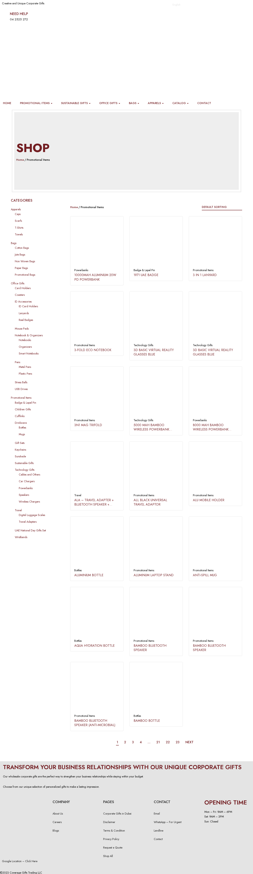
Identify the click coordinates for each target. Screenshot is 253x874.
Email (157, 814)
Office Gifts (108, 103)
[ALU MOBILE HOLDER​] (215, 468)
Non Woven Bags (25, 261)
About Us (58, 814)
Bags (133, 103)
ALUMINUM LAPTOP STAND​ (154, 575)
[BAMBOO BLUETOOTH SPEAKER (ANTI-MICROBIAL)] (96, 688)
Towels (19, 234)
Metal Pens (25, 367)
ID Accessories (23, 302)
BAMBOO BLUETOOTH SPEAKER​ (150, 647)
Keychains (20, 450)
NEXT (189, 742)
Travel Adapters (28, 522)
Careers (57, 822)
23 (177, 742)
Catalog (179, 103)
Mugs (22, 434)
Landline (158, 831)
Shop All (108, 856)
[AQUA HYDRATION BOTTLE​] (96, 613)
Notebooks (25, 340)
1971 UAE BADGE (146, 275)
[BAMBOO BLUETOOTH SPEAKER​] (156, 613)
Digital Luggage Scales (32, 515)
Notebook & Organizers (29, 335)
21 (158, 742)
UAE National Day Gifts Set (30, 530)
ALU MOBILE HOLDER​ (208, 500)
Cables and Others (29, 474)
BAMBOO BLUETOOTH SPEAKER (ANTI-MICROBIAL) (94, 722)
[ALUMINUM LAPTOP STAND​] (156, 543)
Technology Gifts (24, 470)
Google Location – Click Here (19, 861)
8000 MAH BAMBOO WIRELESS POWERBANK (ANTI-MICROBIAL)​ (210, 429)
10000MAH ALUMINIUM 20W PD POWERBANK (95, 277)
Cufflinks (20, 416)
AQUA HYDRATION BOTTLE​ (94, 645)
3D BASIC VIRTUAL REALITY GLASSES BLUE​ (154, 352)
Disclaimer (109, 822)
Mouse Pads (22, 329)
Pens (17, 362)
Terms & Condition (114, 831)
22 (168, 742)
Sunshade (20, 456)
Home (7, 103)
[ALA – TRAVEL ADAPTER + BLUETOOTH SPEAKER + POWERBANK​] (96, 468)
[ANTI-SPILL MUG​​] (215, 543)
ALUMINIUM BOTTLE (88, 575)
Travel (18, 510)
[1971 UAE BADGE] (156, 242)
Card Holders (23, 288)
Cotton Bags (22, 248)
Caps (18, 214)
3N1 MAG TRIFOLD (88, 425)
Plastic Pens (25, 374)
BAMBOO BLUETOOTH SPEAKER (209, 647)
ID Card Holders (28, 306)
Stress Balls (21, 382)
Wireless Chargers (29, 502)
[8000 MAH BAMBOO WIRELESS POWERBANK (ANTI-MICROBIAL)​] (215, 392)
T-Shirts (19, 228)
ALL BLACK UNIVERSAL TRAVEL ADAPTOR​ (150, 502)
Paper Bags (21, 268)
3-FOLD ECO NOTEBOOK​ (92, 350)
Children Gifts (23, 409)
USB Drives (21, 389)
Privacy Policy (111, 839)
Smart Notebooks (29, 353)
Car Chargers (27, 481)
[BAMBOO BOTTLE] (156, 688)
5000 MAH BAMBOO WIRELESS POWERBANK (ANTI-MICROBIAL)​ (151, 429)
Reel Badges (26, 320)
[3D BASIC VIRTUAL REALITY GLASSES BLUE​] (156, 317)
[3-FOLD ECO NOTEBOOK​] (96, 317)
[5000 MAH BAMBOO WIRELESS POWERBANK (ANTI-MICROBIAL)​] (156, 392)
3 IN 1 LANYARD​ (205, 275)
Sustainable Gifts (75, 103)
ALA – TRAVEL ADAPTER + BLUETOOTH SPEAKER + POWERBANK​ (94, 504)
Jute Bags (20, 255)
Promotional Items (35, 103)
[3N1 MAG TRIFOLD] (96, 392)
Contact (204, 103)
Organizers (25, 347)
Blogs (56, 831)
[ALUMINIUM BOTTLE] (96, 543)
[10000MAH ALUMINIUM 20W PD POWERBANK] (96, 242)
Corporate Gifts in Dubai (117, 814)
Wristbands (21, 537)
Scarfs (18, 221)
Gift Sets (20, 443)
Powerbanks (26, 488)
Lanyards (24, 313)
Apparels (155, 103)
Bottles (22, 427)
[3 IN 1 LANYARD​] (215, 242)
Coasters (20, 295)
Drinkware (21, 423)
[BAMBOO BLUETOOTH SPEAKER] (215, 613)
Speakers (24, 495)
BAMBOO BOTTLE (147, 720)
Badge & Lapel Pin (25, 403)
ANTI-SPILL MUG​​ (205, 575)
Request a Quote (112, 848)
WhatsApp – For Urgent (167, 822)
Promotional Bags (25, 275)
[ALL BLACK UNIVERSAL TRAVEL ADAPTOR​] (156, 468)
